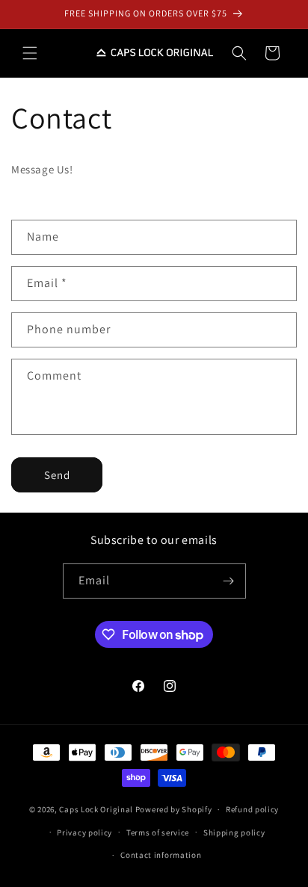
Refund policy (252, 809)
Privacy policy (84, 832)
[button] (29, 53)
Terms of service (157, 832)
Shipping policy (234, 832)
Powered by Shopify (173, 809)
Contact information (160, 855)
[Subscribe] (228, 581)
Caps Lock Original (96, 809)
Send (57, 475)
